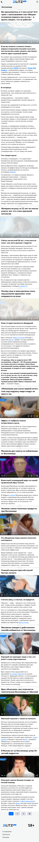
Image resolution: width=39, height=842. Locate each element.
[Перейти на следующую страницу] (23, 813)
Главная (9, 825)
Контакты (6, 834)
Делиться (37, 42)
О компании (6, 831)
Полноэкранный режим (34, 42)
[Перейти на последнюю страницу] (29, 813)
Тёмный (2, 2)
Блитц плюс (19, 2)
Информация (31, 42)
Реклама (5, 837)
